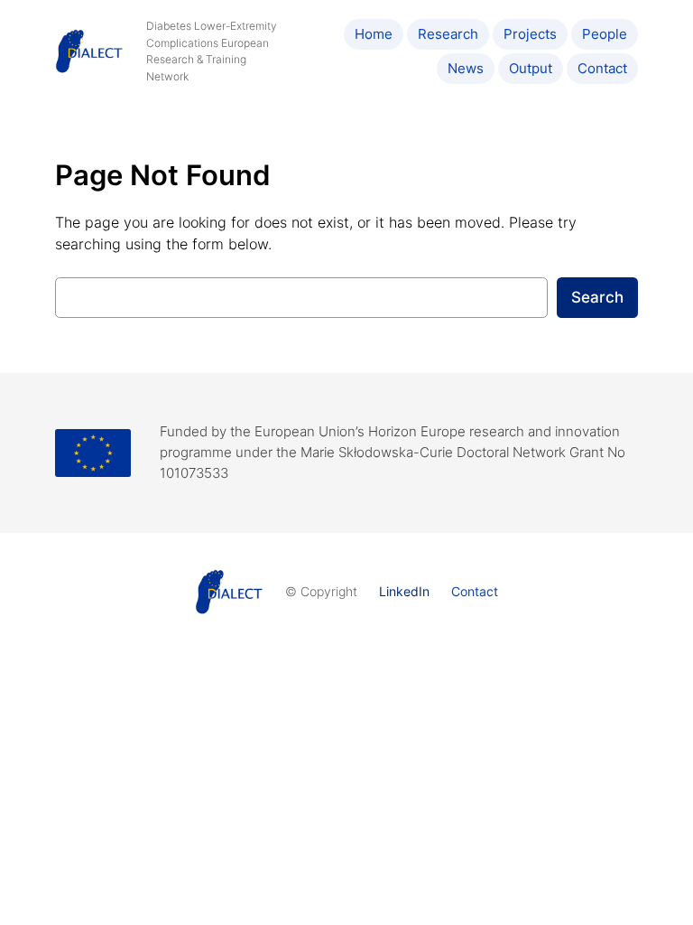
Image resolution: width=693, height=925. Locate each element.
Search (597, 297)
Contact (474, 591)
